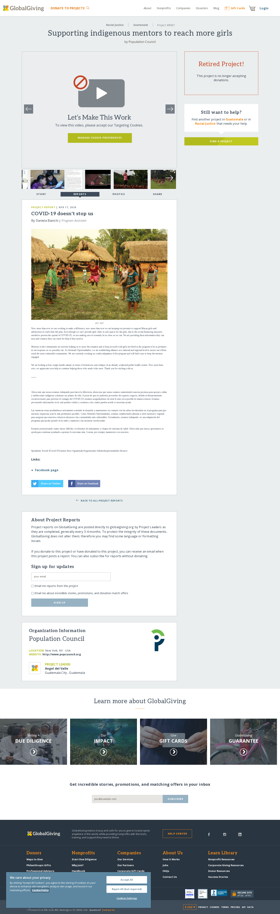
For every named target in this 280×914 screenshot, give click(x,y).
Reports (80, 194)
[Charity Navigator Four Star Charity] (191, 894)
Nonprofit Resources (221, 859)
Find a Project (221, 141)
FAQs (166, 871)
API (244, 907)
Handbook (78, 871)
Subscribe (175, 799)
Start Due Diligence (84, 859)
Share (157, 194)
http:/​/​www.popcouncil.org (61, 654)
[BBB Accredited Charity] (221, 894)
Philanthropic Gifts (38, 865)
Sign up (60, 602)
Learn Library (223, 853)
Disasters (202, 8)
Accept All (127, 879)
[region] (78, 890)
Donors (33, 853)
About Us (173, 853)
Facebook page (46, 470)
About (148, 8)
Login (264, 8)
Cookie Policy (40, 890)
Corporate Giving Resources (226, 865)
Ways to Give (34, 859)
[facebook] (209, 834)
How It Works (171, 859)
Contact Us (170, 877)
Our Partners (125, 865)
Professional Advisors (40, 871)
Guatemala (141, 25)
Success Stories (218, 877)
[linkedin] (240, 834)
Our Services (125, 859)
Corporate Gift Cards (130, 871)
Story (41, 194)
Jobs (165, 865)
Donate (68, 8)
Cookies (214, 907)
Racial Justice (114, 25)
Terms (225, 907)
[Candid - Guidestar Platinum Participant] (204, 894)
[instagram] (224, 834)
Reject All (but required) (127, 889)
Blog (216, 8)
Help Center (177, 833)
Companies (183, 8)
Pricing (235, 907)
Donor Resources (219, 871)
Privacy (203, 907)
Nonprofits (164, 8)
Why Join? (78, 865)
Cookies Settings (127, 898)
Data (250, 907)
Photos (119, 194)
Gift (238, 8)
